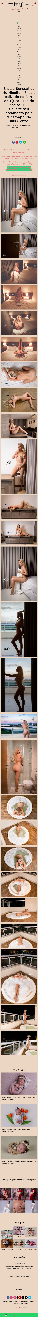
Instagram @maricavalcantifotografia (19, 1179)
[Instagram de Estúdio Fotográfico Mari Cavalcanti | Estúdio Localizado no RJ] (11, 1297)
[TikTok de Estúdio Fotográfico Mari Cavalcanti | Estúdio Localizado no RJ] (17, 1297)
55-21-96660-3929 (19, 1264)
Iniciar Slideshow (20, 175)
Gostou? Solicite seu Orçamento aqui (19, 1276)
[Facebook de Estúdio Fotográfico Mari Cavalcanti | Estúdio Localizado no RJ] (8, 1297)
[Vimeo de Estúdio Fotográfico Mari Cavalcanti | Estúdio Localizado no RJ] (29, 1297)
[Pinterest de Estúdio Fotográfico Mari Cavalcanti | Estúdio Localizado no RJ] (26, 1297)
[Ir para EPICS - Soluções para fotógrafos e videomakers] (19, 1307)
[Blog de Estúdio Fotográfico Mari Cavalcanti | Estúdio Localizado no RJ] (23, 1297)
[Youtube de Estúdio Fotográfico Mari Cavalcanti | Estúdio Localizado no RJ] (19, 1297)
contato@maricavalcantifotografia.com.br (19, 1266)
